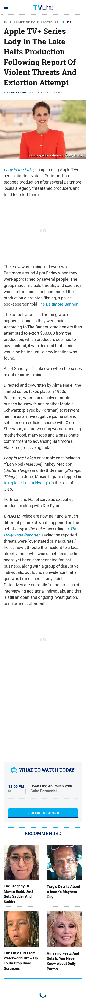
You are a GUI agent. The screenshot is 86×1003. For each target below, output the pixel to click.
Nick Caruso (19, 92)
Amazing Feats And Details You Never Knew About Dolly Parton (63, 961)
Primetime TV (24, 22)
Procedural (50, 22)
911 (68, 22)
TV (6, 22)
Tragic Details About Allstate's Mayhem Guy (63, 892)
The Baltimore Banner (57, 304)
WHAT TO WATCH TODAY (47, 770)
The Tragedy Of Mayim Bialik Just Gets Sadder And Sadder (18, 894)
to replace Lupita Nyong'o (27, 483)
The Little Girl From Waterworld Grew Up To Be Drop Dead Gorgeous (21, 961)
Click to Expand (45, 813)
